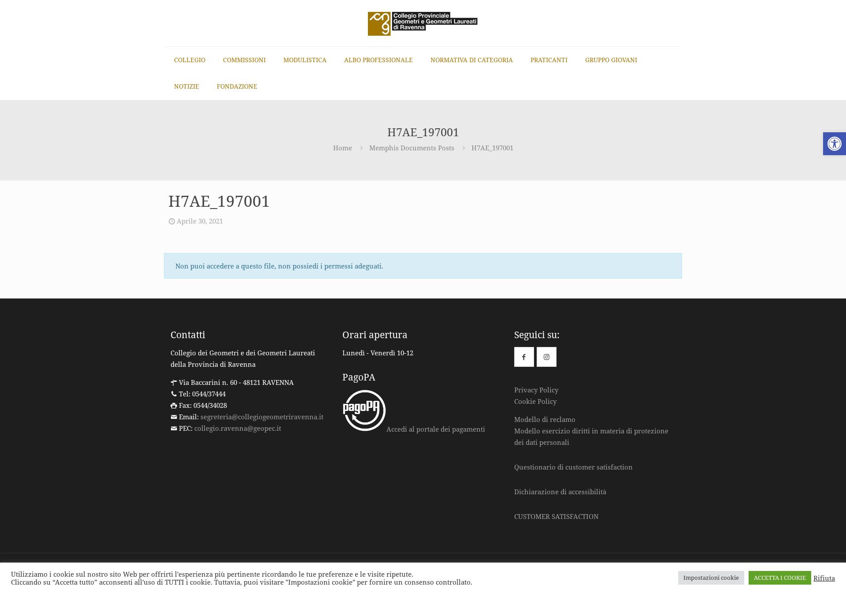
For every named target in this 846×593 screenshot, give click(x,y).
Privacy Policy (536, 389)
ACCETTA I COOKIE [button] (780, 578)
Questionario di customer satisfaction (573, 466)
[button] (834, 143)
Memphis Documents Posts (411, 147)
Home (342, 147)
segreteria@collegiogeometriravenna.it (261, 416)
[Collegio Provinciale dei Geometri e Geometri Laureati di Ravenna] (423, 23)
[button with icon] (524, 357)
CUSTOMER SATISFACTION (556, 516)
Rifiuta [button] (824, 578)
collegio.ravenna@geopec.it (237, 428)
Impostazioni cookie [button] (711, 578)
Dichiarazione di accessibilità (560, 491)
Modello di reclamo (544, 419)
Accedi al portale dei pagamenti (435, 429)
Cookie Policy (535, 401)
